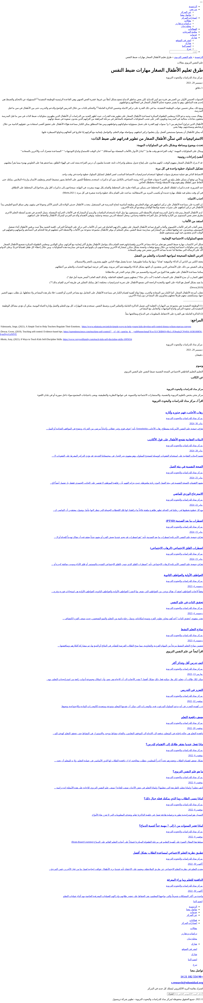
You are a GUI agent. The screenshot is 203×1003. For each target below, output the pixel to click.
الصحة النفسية (163, 371)
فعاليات (193, 920)
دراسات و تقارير (183, 23)
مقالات (187, 20)
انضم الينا (186, 46)
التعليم (200, 371)
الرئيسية (193, 6)
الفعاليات (192, 29)
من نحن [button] (193, 9)
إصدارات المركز (189, 923)
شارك (188, 43)
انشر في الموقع (183, 40)
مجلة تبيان (186, 26)
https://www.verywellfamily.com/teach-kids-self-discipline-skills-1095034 (97, 339)
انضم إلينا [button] (197, 901)
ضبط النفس (149, 371)
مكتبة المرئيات (190, 32)
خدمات (193, 34)
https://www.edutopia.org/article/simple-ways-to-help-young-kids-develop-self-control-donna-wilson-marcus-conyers (136, 326)
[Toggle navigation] (201, 2)
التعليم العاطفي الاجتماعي (183, 371)
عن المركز (186, 12)
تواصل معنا (185, 15)
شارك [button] (194, 37)
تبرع (189, 49)
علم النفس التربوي (183, 57)
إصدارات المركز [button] (189, 18)
